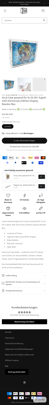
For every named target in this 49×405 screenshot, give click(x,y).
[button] (5, 11)
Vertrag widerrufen (17, 372)
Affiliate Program (12, 360)
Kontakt (8, 332)
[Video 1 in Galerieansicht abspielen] (39, 84)
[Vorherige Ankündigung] (4, 3)
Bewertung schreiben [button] (24, 321)
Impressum (9, 338)
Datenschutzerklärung (14, 343)
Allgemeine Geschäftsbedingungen (19, 349)
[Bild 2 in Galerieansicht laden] (24, 84)
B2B (6, 366)
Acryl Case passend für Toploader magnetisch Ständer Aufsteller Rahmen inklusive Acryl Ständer (25, 175)
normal (8, 126)
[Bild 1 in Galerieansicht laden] (9, 84)
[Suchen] (44, 20)
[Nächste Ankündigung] (44, 3)
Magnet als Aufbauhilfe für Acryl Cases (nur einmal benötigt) (25, 185)
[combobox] (24, 20)
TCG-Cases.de (20, 402)
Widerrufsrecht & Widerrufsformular (19, 355)
